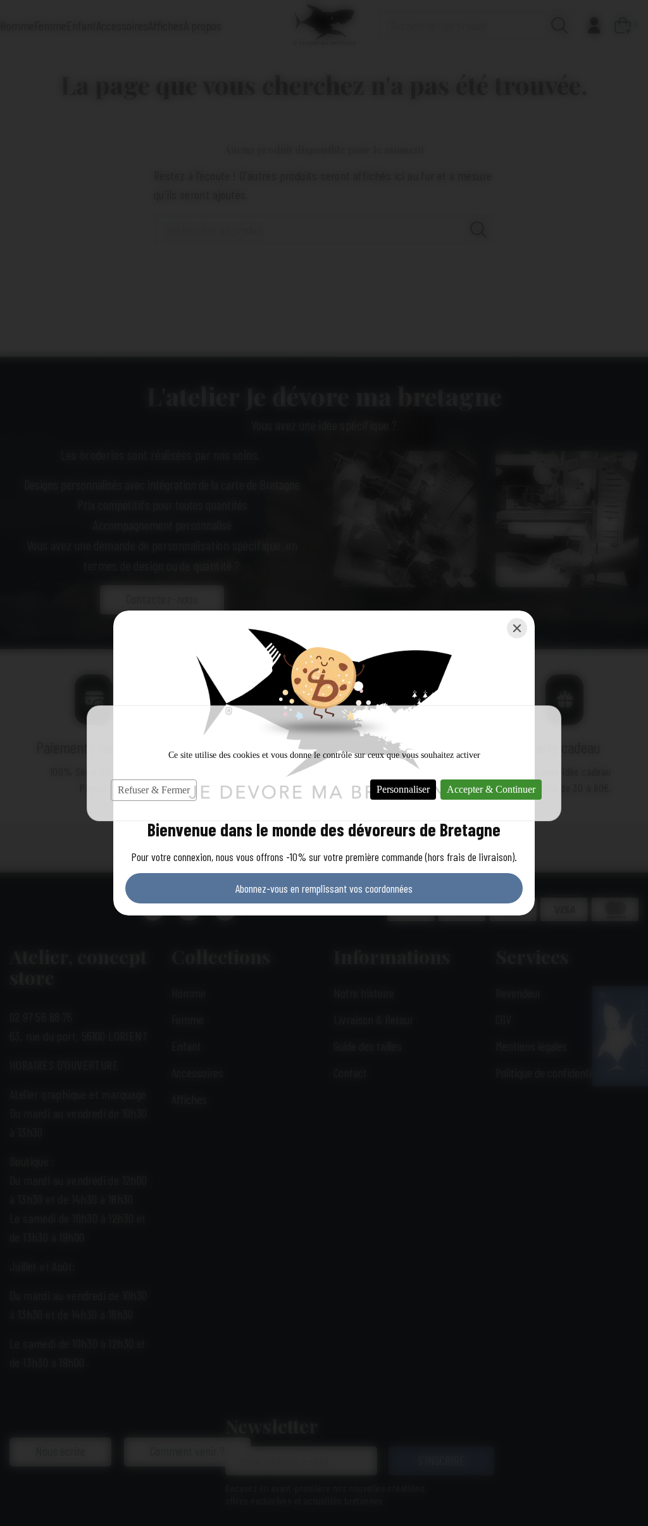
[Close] (517, 628)
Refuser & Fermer (154, 790)
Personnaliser (403, 789)
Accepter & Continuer (491, 789)
